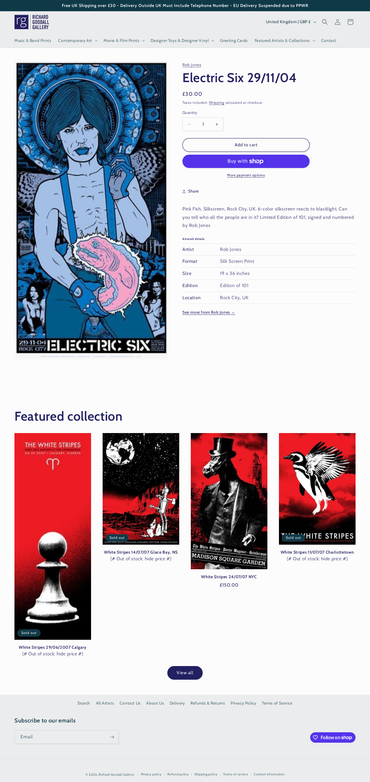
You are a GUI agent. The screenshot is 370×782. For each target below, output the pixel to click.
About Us (155, 703)
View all (185, 672)
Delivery (177, 703)
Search (83, 703)
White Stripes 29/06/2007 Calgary (53, 647)
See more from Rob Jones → (208, 312)
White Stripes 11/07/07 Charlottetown (317, 552)
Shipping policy (206, 774)
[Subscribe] (112, 737)
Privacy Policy (243, 703)
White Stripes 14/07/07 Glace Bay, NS (141, 552)
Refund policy (178, 774)
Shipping (216, 102)
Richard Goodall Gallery (116, 774)
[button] (77, 40)
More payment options (246, 175)
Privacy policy (151, 774)
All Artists (105, 703)
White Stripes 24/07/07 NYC (229, 576)
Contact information (269, 774)
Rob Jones (191, 64)
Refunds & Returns (207, 703)
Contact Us (130, 703)
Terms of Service (277, 703)
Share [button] (193, 191)
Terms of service (235, 774)
